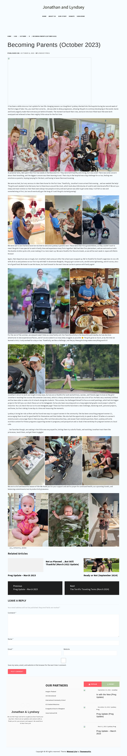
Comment (12, 613)
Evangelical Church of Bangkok (55, 709)
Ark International (51, 696)
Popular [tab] (93, 684)
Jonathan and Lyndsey (63, 7)
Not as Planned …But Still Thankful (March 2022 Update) (62, 563)
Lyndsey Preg (44, 53)
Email (10, 649)
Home (44, 16)
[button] (61, 27)
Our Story (62, 16)
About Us (52, 16)
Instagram (47, 403)
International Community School (56, 700)
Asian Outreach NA (51, 713)
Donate (72, 16)
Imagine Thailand (51, 691)
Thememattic (85, 751)
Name (10, 639)
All (11, 548)
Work (24, 548)
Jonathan (114, 690)
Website (67, 649)
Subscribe (81, 16)
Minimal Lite (72, 751)
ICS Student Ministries (52, 704)
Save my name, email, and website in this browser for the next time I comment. (37, 665)
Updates (17, 548)
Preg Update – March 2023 (22, 575)
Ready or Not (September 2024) (101, 575)
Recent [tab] (111, 684)
